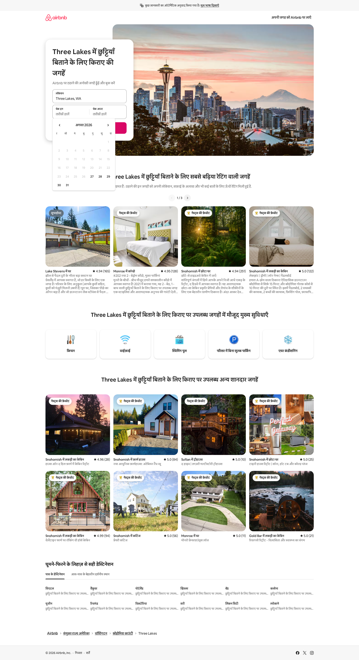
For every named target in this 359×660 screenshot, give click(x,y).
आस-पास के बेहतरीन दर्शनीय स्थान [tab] (90, 574)
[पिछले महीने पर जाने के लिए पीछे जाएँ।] (59, 125)
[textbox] (71, 114)
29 (108, 176)
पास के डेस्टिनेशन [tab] (55, 574)
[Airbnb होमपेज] (56, 17)
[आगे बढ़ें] (187, 198)
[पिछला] (171, 198)
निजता (78, 653)
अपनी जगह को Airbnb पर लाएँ (291, 17)
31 (67, 185)
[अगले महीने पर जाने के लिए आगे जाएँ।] (108, 125)
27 (92, 176)
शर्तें (88, 653)
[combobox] (89, 98)
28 (100, 176)
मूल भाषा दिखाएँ (210, 5)
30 (59, 185)
